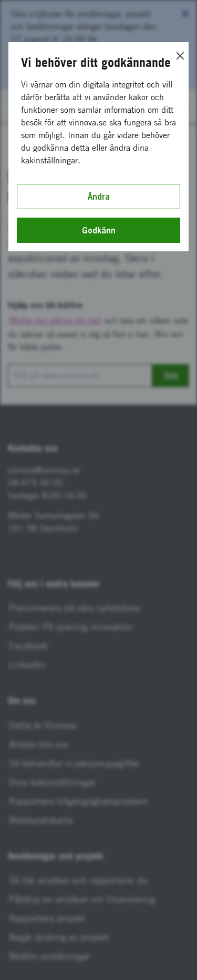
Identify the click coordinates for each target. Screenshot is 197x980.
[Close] (180, 55)
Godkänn (99, 230)
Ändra (99, 196)
